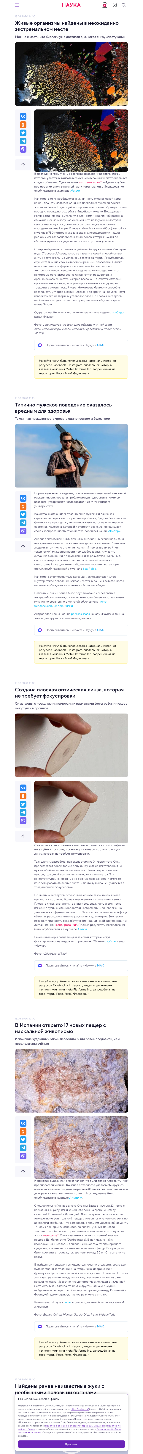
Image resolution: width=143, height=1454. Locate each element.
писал (67, 1302)
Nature (75, 190)
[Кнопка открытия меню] (17, 5)
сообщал (118, 312)
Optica (82, 929)
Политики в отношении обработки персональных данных (75, 1425)
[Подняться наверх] (23, 164)
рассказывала (80, 614)
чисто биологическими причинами (70, 603)
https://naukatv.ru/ (80, 1409)
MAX (100, 345)
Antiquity (75, 1197)
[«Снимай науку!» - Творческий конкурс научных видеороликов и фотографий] (104, 5)
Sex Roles (89, 569)
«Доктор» (113, 531)
